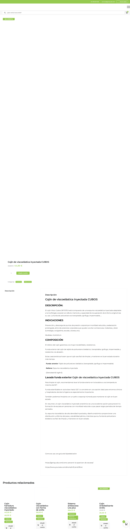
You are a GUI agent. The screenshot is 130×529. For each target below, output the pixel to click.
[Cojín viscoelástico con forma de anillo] (41, 494)
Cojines (18, 282)
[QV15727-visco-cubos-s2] (33, 137)
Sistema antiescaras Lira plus (73, 505)
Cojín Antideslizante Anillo (106, 505)
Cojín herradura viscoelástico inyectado (10, 506)
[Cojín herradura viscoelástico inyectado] (9, 494)
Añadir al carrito (23, 273)
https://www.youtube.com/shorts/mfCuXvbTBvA (63, 467)
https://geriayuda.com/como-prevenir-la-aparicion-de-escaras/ (69, 463)
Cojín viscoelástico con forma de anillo (42, 506)
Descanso (28, 282)
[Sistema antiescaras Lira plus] (73, 494)
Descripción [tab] (9, 291)
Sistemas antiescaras (72, 517)
